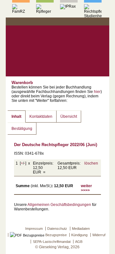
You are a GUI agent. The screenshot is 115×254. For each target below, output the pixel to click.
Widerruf (98, 235)
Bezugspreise (55, 235)
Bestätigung (22, 128)
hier (97, 91)
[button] (104, 21)
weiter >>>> (86, 188)
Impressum (34, 228)
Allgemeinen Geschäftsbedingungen (59, 204)
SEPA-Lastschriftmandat (52, 241)
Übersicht (68, 116)
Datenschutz (57, 228)
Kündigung (79, 235)
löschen (91, 163)
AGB (78, 241)
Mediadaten (81, 228)
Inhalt (16, 116)
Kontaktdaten (40, 116)
